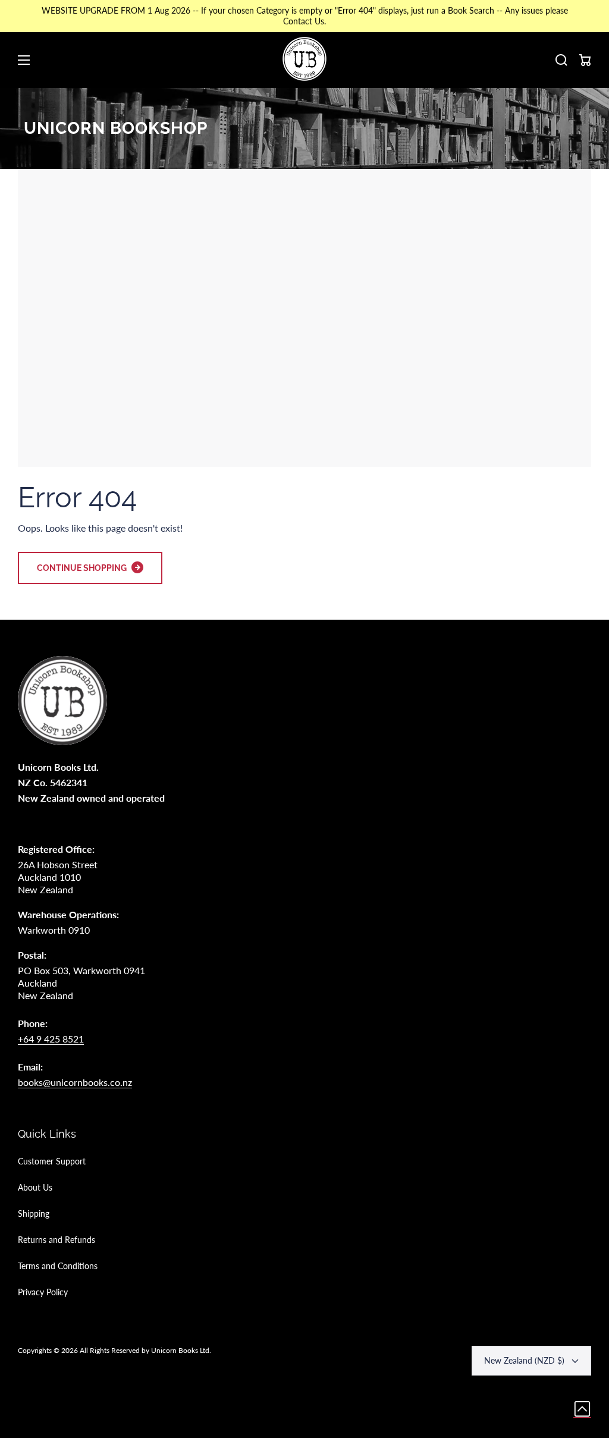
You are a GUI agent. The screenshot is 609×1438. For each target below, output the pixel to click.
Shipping (33, 1213)
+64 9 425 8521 (51, 1038)
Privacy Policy (43, 1292)
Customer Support (52, 1161)
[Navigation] (24, 60)
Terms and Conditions (58, 1266)
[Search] (561, 60)
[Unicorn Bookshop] (304, 60)
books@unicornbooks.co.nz (75, 1082)
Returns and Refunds (56, 1240)
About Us (35, 1187)
